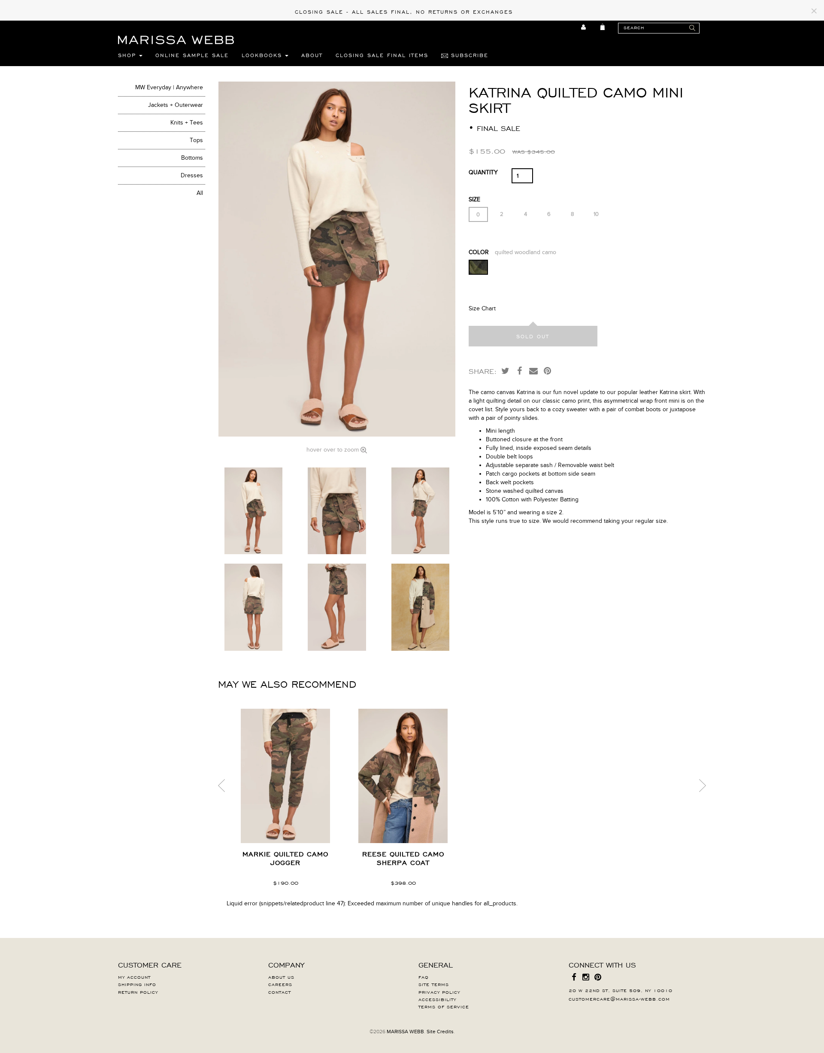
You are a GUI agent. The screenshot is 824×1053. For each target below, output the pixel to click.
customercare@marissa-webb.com (619, 998)
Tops (196, 140)
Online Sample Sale (192, 55)
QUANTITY (483, 172)
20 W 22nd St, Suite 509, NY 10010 (621, 989)
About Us (281, 976)
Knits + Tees (186, 122)
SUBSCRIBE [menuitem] (468, 55)
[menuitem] (584, 27)
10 (596, 214)
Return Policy (138, 991)
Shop (128, 55)
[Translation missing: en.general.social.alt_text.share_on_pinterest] (547, 370)
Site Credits (440, 1032)
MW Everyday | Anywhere (169, 87)
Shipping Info (137, 983)
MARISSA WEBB (405, 1032)
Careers (280, 983)
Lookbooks (263, 55)
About (312, 55)
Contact (279, 991)
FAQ (423, 976)
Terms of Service (443, 1006)
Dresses (192, 175)
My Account (134, 976)
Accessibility (437, 998)
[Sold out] (533, 336)
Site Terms (433, 983)
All (200, 193)
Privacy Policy (439, 991)
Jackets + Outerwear (175, 105)
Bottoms (192, 157)
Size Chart (482, 308)
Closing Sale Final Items (382, 55)
